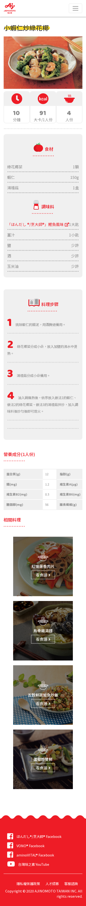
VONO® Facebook (30, 845)
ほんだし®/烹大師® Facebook (38, 836)
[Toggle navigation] (75, 8)
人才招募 (52, 883)
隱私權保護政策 (28, 883)
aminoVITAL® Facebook (35, 854)
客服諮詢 (71, 883)
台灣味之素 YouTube (33, 864)
